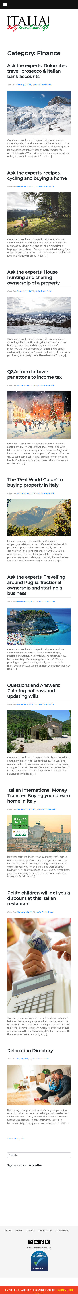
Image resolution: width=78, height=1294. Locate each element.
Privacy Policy (62, 1231)
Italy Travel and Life (42, 1248)
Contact (18, 1231)
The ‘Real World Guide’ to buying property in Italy (35, 482)
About (8, 1231)
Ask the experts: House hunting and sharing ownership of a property (33, 277)
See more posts (15, 1138)
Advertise (30, 1231)
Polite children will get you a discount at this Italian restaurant (38, 898)
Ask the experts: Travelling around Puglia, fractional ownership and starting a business (36, 585)
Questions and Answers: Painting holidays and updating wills (33, 691)
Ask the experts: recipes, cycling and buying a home (37, 175)
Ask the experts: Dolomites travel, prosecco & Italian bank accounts (37, 71)
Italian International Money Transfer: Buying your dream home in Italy (38, 796)
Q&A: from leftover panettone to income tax (34, 374)
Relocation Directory (30, 1050)
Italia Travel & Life (43, 85)
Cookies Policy (45, 1231)
